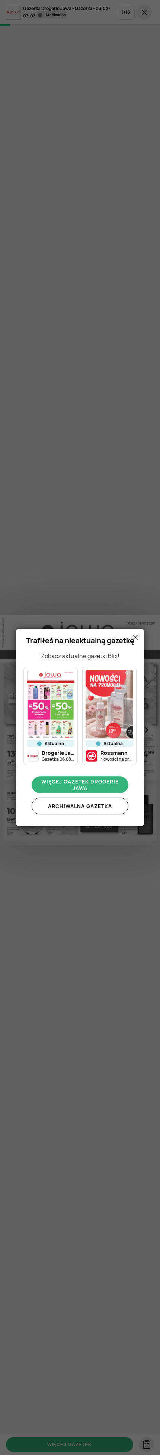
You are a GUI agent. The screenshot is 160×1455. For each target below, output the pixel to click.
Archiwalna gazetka (80, 806)
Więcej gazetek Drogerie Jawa (80, 785)
